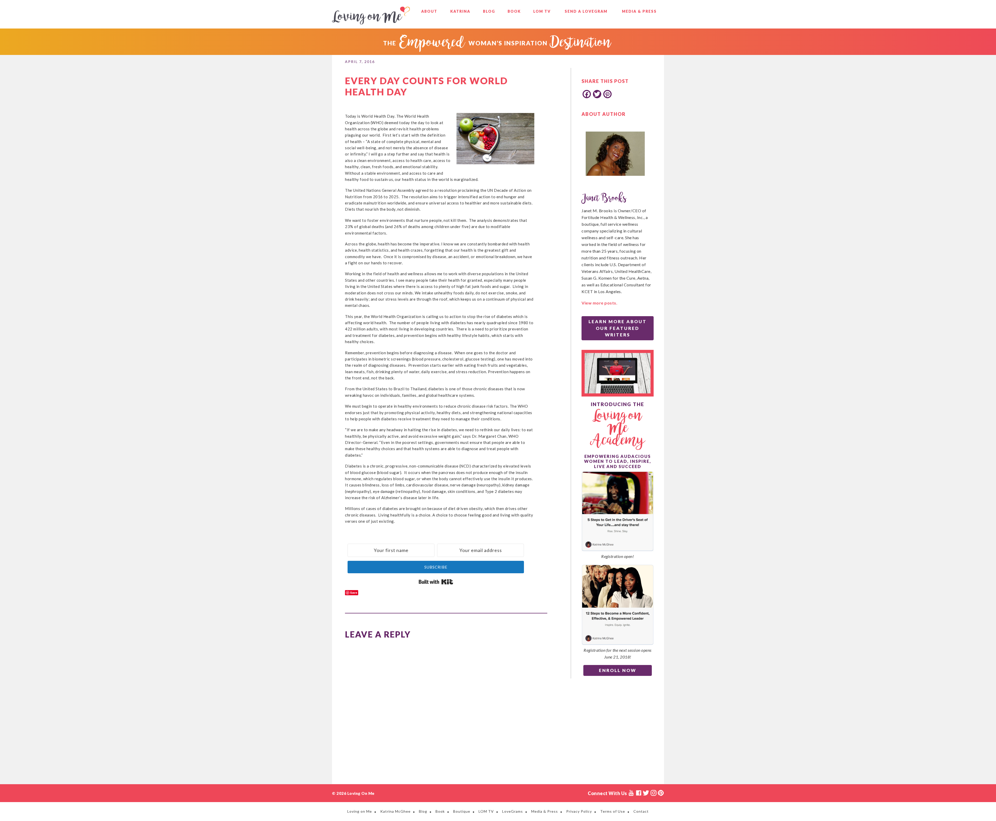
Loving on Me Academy (617, 428)
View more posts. (599, 302)
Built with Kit (436, 581)
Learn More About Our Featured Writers (618, 328)
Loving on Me (371, 15)
